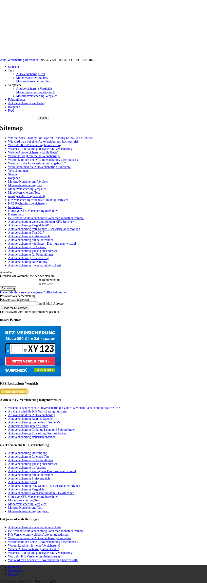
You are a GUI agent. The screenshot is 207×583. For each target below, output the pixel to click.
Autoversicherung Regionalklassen (30, 418)
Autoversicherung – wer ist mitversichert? (34, 265)
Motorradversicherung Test (33, 81)
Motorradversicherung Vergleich (36, 96)
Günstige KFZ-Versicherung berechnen (33, 210)
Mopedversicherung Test (32, 77)
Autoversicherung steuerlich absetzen (32, 437)
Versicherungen (18, 170)
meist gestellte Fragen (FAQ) (26, 196)
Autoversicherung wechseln (26, 103)
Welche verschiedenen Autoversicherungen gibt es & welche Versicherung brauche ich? (64, 407)
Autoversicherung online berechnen (31, 240)
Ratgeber (14, 107)
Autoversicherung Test (30, 74)
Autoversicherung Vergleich (34, 88)
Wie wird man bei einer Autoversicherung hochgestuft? (43, 141)
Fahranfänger (16, 99)
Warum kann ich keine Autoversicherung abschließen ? (43, 159)
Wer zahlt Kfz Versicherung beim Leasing (34, 145)
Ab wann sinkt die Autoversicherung (31, 415)
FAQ (11, 110)
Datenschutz (16, 214)
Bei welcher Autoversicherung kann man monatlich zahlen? (46, 218)
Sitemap (13, 174)
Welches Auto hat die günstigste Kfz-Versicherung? (41, 148)
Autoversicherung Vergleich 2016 (29, 225)
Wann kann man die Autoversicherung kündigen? (39, 167)
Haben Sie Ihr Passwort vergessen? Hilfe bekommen (33, 292)
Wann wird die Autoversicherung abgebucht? (37, 163)
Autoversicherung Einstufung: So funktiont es (37, 433)
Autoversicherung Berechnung (27, 261)
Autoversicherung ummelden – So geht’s (34, 422)
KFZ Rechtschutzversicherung (27, 203)
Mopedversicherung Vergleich (35, 92)
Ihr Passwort (45, 284)
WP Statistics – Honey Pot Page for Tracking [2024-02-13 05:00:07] (51, 138)
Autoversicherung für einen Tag (28, 258)
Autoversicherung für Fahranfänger (30, 254)
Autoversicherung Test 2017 (26, 232)
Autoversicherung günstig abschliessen (33, 251)
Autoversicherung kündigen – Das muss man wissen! (42, 243)
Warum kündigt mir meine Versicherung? (34, 156)
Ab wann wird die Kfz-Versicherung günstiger (37, 411)
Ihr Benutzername (48, 279)
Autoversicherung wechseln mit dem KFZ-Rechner (41, 221)
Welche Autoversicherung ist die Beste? (33, 152)
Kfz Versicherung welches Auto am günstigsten (38, 199)
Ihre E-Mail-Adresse (50, 303)
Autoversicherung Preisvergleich (29, 236)
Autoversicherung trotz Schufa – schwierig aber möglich (44, 229)
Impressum (15, 207)
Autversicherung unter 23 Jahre (28, 426)
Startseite (14, 66)
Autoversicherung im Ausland (27, 247)
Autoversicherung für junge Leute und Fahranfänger (41, 429)
